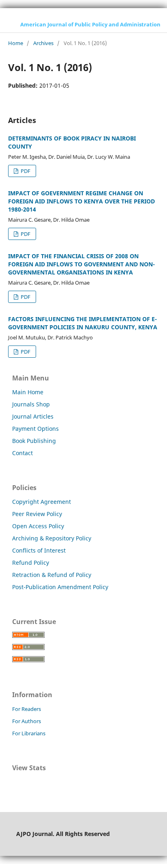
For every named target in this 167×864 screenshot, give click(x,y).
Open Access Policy (38, 526)
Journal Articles (33, 416)
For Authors (26, 721)
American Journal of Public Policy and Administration (90, 24)
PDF (24, 171)
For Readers (26, 709)
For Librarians (28, 733)
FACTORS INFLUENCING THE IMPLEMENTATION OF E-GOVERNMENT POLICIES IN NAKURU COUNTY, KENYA (82, 323)
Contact (22, 453)
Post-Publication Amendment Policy (60, 587)
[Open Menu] (8, 24)
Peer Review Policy (37, 514)
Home (15, 43)
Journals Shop (31, 404)
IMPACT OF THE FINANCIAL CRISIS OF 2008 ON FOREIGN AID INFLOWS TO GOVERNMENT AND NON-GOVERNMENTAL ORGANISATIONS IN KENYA (81, 264)
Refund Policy (30, 562)
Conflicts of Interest (39, 550)
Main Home (27, 392)
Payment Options (35, 428)
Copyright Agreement (41, 501)
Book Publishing (34, 441)
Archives (43, 43)
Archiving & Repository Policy (51, 538)
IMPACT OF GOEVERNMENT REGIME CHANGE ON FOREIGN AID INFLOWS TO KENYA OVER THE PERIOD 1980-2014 (81, 201)
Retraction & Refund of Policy (51, 575)
